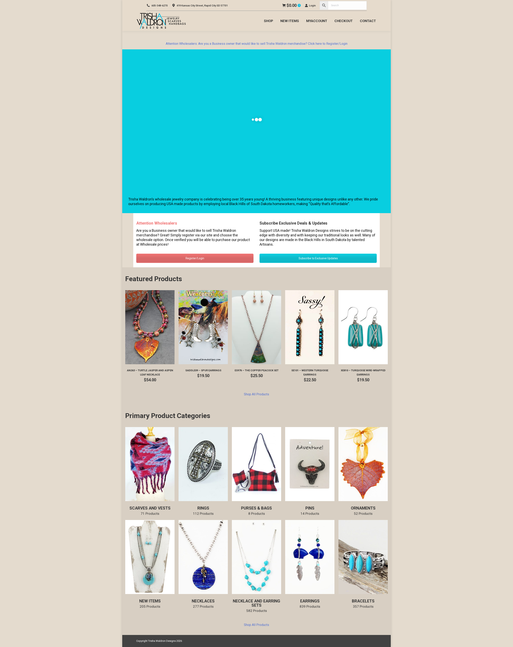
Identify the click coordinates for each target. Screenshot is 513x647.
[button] (169, 359)
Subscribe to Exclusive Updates (318, 258)
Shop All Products (256, 394)
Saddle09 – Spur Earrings (203, 370)
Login (312, 5)
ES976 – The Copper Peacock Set (257, 370)
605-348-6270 (159, 5)
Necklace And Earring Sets (256, 606)
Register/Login (195, 258)
